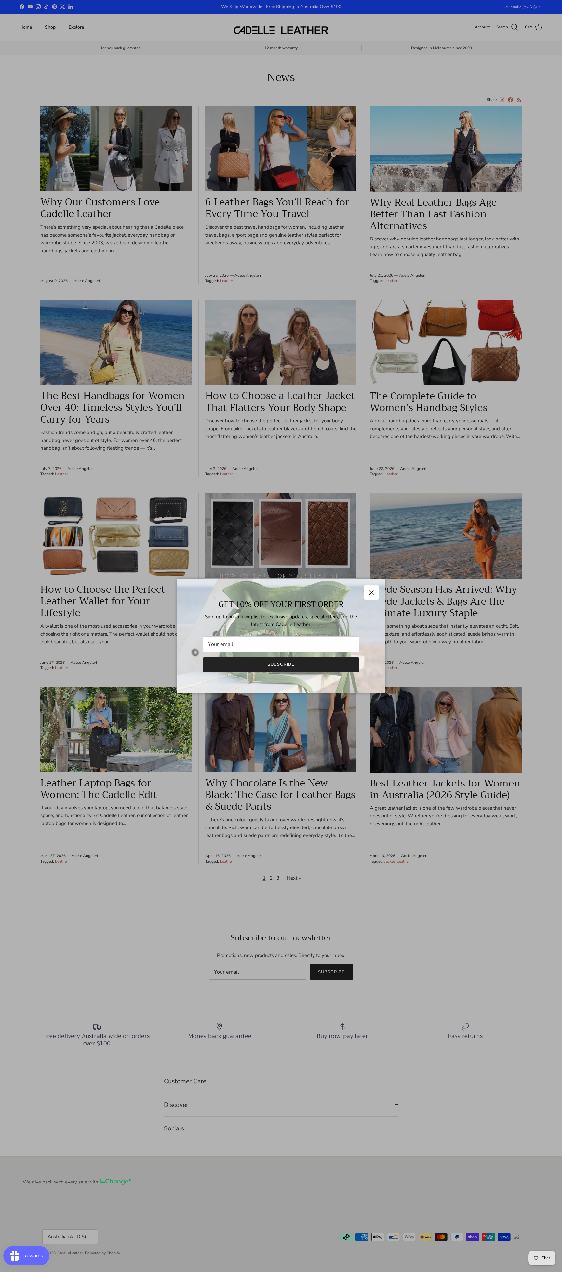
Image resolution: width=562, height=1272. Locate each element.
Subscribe (281, 664)
